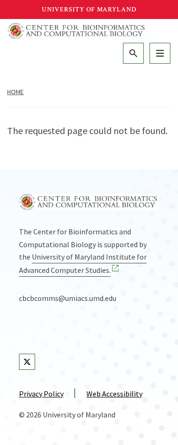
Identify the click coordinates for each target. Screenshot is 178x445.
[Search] (133, 53)
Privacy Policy (41, 393)
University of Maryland (89, 9)
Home (15, 91)
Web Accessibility (114, 393)
